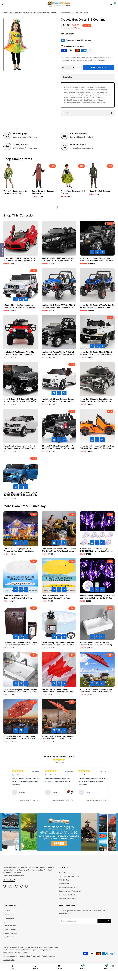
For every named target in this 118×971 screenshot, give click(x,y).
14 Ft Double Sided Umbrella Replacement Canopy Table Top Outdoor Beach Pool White (17, 597)
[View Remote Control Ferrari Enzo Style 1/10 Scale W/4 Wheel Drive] (36, 792)
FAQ (5, 922)
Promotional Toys (9, 926)
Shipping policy (9, 960)
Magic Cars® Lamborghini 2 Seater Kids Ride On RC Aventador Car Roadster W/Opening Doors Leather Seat (97, 447)
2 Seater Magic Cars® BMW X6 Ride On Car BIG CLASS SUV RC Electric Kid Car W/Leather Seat (20, 494)
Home (5, 12)
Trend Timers (8, 937)
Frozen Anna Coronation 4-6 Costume (73, 192)
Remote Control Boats (67, 887)
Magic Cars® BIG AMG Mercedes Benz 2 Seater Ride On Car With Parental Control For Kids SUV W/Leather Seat (58, 259)
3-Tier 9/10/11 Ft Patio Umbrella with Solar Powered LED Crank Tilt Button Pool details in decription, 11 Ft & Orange (19, 737)
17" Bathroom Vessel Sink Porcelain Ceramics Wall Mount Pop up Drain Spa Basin (97, 644)
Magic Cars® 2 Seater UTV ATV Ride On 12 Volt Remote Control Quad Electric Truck (97, 306)
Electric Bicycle (64, 884)
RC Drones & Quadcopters (69, 876)
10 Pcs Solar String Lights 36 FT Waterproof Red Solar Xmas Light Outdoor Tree (17, 550)
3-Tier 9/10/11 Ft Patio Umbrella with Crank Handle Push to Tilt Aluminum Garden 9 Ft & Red (96, 691)
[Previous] (6, 785)
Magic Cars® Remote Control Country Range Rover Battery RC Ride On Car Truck (96, 400)
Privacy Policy (8, 918)
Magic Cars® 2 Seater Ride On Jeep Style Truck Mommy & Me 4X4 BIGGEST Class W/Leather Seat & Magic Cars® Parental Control (97, 259)
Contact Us (7, 914)
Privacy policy (36, 956)
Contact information (10, 956)
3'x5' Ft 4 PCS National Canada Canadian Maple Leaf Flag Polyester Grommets (57, 691)
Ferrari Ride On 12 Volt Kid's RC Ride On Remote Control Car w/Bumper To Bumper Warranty (19, 259)
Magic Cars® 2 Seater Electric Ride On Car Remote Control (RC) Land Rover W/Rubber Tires (20, 447)
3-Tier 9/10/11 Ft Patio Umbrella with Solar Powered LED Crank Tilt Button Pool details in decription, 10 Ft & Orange (58, 737)
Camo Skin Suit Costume (99, 191)
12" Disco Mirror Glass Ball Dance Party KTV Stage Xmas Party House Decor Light (59, 550)
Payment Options (9, 929)
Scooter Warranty (10, 933)
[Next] (112, 785)
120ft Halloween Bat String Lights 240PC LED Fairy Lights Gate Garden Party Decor (96, 550)
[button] (71, 28)
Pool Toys (62, 872)
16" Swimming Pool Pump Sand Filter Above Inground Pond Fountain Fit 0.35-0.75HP (59, 644)
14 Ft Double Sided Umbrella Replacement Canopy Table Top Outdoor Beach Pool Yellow (55, 597)
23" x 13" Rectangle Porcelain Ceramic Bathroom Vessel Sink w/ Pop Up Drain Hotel (20, 691)
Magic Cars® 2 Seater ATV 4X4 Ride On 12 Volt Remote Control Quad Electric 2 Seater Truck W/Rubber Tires (59, 306)
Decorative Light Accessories (70, 891)
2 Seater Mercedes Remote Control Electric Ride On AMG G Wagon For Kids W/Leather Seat (20, 306)
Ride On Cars (64, 880)
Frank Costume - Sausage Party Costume (43, 192)
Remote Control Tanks (67, 899)
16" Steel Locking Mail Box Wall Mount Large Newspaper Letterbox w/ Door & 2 (20, 644)
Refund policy (25, 956)
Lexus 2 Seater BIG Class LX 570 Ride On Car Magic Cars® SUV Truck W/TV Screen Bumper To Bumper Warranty (19, 400)
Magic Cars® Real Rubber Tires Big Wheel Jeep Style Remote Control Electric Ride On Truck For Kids (18, 353)
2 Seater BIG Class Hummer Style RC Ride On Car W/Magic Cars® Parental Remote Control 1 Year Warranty (58, 447)
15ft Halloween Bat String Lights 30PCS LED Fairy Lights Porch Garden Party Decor (97, 597)
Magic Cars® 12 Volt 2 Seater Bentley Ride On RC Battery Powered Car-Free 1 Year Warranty (59, 400)
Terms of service (48, 956)
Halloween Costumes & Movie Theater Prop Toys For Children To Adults (36, 12)
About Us (6, 911)
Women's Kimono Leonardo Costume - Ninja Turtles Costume (15, 192)
